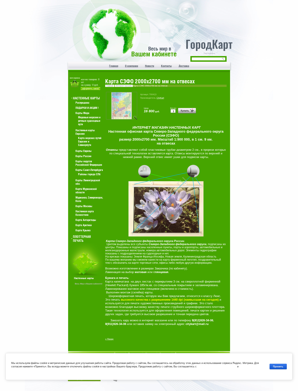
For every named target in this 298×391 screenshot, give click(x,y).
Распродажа (82, 102)
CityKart (160, 98)
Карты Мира (82, 113)
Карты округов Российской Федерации (89, 163)
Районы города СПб (89, 174)
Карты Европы (84, 151)
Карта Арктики (84, 225)
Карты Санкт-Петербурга (89, 170)
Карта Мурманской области (86, 190)
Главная (109, 86)
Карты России (83, 156)
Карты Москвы (84, 206)
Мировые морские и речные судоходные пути (89, 121)
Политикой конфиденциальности (216, 366)
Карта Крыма (83, 230)
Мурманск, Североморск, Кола (89, 199)
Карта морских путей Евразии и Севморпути (89, 141)
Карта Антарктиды (86, 220)
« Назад (109, 339)
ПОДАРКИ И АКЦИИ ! (87, 108)
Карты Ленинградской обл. (88, 182)
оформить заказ (90, 88)
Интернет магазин (124, 86)
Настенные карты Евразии (85, 131)
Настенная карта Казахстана (85, 213)
